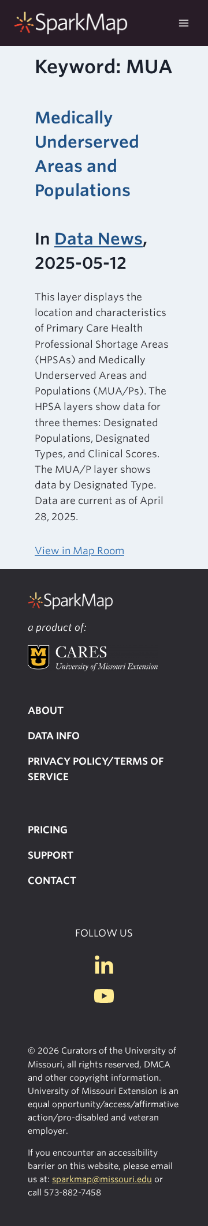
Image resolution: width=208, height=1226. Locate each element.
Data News (98, 239)
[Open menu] (183, 23)
